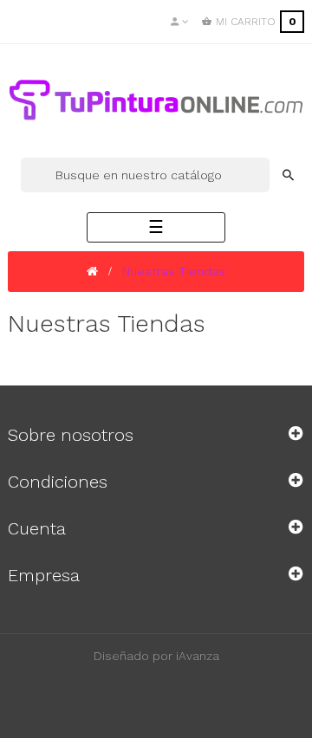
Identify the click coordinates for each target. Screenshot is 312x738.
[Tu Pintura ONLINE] (156, 99)
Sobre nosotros (70, 434)
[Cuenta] (180, 21)
